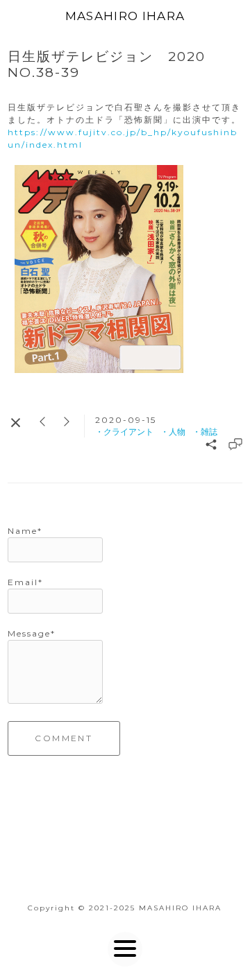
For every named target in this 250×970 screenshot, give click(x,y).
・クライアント (124, 431)
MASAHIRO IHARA (125, 16)
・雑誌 (204, 431)
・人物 (172, 431)
